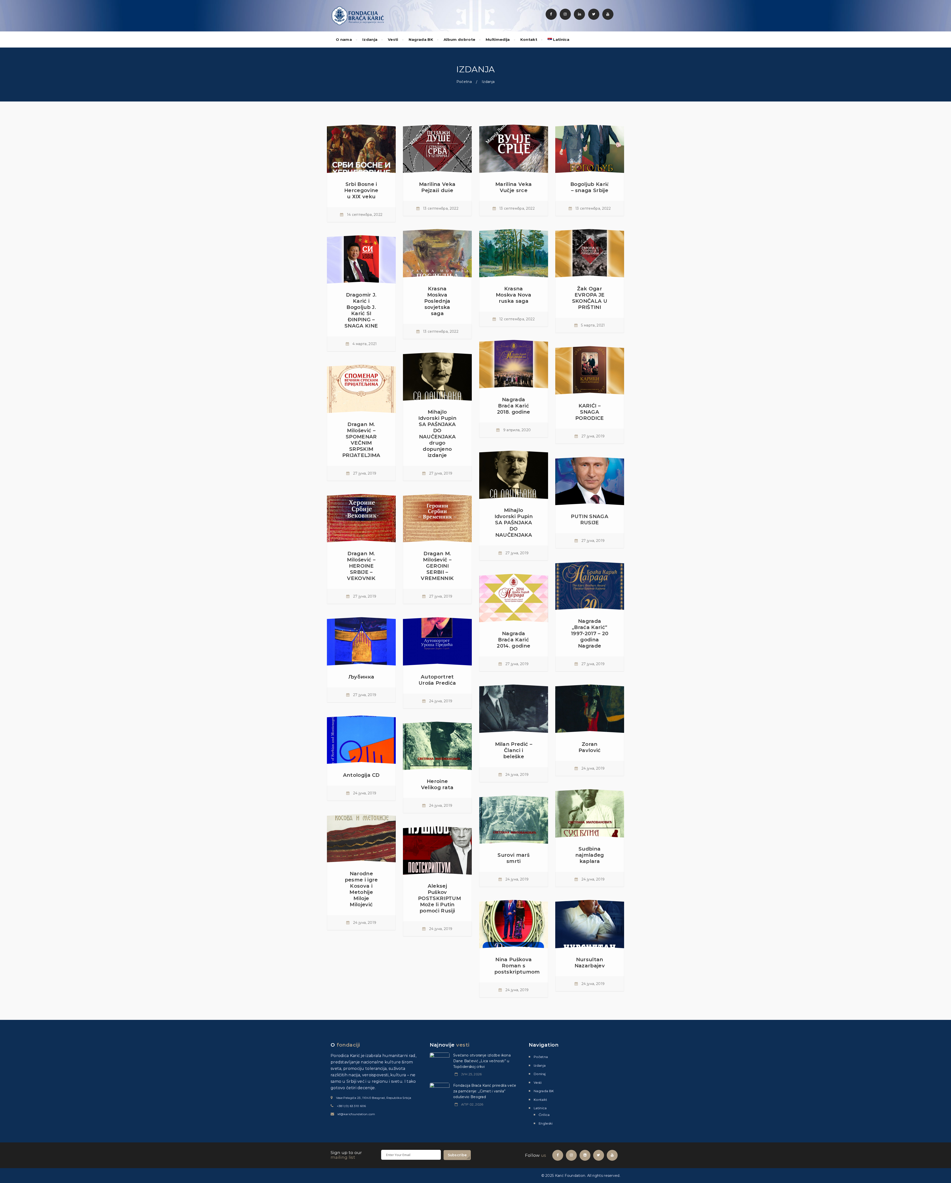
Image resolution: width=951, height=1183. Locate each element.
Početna (464, 81)
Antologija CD (361, 775)
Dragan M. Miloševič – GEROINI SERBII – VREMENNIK (437, 566)
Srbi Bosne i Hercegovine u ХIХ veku (361, 190)
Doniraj (540, 1074)
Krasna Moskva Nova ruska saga (513, 295)
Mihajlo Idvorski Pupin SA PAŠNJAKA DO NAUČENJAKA (514, 522)
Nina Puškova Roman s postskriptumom (517, 965)
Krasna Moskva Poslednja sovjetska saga (437, 301)
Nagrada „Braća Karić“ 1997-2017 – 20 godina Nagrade (589, 633)
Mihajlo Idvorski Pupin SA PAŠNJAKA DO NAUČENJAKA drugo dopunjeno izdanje (437, 433)
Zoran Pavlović (590, 747)
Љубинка (361, 677)
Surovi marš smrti (513, 858)
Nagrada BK (421, 39)
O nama (344, 39)
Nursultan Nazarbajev (590, 962)
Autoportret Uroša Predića (437, 680)
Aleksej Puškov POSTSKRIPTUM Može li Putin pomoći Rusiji (439, 898)
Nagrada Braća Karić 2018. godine (513, 406)
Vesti (393, 39)
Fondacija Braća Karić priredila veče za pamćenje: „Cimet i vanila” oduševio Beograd (484, 1091)
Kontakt (528, 39)
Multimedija (498, 39)
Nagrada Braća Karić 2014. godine (513, 639)
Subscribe (457, 1155)
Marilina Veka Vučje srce (513, 187)
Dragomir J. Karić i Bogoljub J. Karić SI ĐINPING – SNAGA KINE (361, 310)
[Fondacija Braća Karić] (358, 15)
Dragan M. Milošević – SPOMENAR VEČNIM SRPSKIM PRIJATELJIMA (361, 439)
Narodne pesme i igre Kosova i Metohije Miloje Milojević (361, 889)
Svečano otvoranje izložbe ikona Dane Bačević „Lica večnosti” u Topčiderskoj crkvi (482, 1061)
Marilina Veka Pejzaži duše (437, 187)
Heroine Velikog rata (437, 784)
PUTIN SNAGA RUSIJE (589, 519)
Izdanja (369, 39)
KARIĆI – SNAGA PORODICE (589, 412)
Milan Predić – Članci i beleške (513, 750)
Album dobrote (459, 39)
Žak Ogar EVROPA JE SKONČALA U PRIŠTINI (589, 298)
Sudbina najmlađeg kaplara (589, 855)
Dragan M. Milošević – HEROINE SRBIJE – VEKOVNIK (361, 566)
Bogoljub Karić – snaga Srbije (589, 187)
